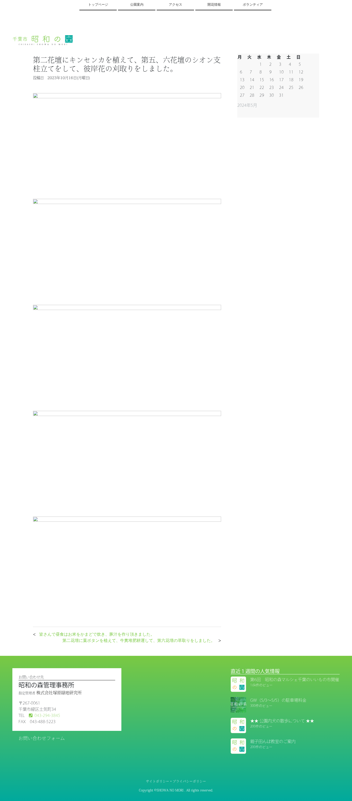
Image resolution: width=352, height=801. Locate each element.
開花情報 (214, 4)
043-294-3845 (47, 715)
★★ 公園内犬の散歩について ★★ (282, 721)
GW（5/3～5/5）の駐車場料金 (278, 700)
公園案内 (137, 4)
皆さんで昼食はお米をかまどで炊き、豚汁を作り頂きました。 (97, 634)
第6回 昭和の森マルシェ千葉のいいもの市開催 (294, 679)
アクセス (175, 4)
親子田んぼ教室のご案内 (273, 741)
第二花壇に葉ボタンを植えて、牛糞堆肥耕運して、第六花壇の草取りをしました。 (138, 640)
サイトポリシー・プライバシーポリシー (176, 781)
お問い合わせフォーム (42, 738)
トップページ (98, 4)
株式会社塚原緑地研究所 (59, 693)
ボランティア (253, 4)
